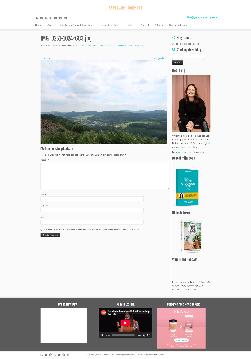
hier (179, 152)
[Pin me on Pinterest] (61, 18)
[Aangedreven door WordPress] (134, 354)
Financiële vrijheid (109, 25)
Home (38, 25)
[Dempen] (143, 335)
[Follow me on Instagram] (52, 18)
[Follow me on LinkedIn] (66, 18)
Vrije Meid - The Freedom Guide (105, 354)
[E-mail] (42, 18)
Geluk (129, 25)
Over (50, 25)
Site (42, 217)
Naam (44, 194)
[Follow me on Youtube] (56, 18)
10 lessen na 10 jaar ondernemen (172, 25)
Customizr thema (157, 354)
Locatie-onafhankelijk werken (76, 25)
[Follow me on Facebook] (47, 18)
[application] (125, 323)
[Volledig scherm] (148, 335)
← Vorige (45, 58)
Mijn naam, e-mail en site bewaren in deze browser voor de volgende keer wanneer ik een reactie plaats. (92, 229)
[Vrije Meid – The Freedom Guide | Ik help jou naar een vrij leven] (125, 6)
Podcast (144, 25)
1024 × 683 (80, 45)
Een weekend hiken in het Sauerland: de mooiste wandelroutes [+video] (115, 45)
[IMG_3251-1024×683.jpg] (104, 102)
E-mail (45, 205)
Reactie (45, 159)
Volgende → (160, 58)
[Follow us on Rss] (37, 18)
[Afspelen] (102, 335)
